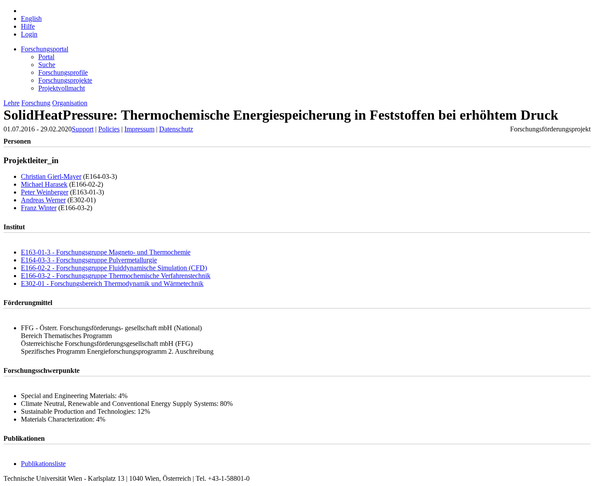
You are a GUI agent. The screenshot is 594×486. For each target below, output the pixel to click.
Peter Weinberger (44, 192)
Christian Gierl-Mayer (51, 176)
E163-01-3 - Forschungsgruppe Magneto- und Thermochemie (105, 252)
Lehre (11, 103)
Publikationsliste (43, 463)
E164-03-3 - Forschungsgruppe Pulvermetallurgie (89, 260)
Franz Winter (39, 207)
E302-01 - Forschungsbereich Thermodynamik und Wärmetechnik (112, 283)
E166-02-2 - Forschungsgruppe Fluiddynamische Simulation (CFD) (114, 267)
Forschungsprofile (63, 72)
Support (82, 129)
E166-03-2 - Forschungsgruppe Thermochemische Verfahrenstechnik (115, 275)
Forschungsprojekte (65, 80)
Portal (46, 56)
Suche (46, 64)
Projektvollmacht (61, 88)
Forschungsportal (44, 49)
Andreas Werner (43, 200)
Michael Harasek (44, 184)
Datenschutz (176, 129)
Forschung (35, 103)
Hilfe (28, 26)
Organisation (69, 103)
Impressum (139, 129)
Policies (109, 129)
